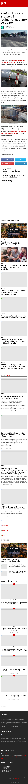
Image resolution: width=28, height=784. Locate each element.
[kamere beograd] (5, 520)
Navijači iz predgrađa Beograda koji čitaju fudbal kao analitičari (14, 267)
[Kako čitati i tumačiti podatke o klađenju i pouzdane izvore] (14, 305)
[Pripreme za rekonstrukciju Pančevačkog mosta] (14, 385)
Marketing (11, 782)
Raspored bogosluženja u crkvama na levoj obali (14, 629)
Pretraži (25, 706)
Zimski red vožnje (6, 770)
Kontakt (17, 782)
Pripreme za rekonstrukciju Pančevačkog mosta (12, 397)
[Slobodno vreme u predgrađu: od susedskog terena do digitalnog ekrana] (14, 279)
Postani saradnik (6, 766)
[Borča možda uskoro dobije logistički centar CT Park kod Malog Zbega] (14, 422)
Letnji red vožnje (6, 768)
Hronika (14, 667)
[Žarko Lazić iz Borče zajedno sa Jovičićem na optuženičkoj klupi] (14, 660)
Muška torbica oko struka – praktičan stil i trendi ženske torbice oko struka (13, 341)
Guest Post (23, 780)
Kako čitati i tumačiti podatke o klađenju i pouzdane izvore (13, 317)
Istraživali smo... (6, 239)
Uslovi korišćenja (16, 780)
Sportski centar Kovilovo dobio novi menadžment (14, 696)
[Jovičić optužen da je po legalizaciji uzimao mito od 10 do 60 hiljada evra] (14, 640)
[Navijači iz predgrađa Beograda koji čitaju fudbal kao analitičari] (14, 254)
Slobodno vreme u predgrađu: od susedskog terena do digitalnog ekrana (13, 292)
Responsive (16, 778)
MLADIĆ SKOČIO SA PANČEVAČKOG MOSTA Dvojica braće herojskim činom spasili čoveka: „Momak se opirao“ (14, 471)
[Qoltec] (3, 535)
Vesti (8, 375)
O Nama (4, 780)
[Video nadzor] (4, 525)
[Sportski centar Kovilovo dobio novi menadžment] (14, 683)
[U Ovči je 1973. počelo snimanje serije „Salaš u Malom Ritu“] (14, 591)
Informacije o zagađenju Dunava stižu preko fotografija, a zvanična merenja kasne (14, 366)
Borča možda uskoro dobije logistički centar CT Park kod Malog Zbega (13, 435)
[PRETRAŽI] (23, 3)
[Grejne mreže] (4, 530)
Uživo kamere (5, 767)
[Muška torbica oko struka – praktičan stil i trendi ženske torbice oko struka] (14, 328)
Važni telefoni (5, 771)
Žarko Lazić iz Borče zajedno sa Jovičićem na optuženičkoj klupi (14, 670)
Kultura (15, 599)
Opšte (3, 263)
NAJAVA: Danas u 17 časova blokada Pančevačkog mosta (13, 508)
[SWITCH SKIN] (21, 3)
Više (21, 410)
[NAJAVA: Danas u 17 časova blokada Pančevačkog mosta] (14, 496)
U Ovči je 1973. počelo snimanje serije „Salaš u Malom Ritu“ (14, 602)
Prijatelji (9, 780)
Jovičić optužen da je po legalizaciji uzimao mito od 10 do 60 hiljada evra (14, 649)
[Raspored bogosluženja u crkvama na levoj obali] (14, 617)
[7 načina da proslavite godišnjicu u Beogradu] (14, 230)
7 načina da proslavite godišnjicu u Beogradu (10, 243)
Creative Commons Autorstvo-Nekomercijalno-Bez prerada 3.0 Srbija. (13, 757)
